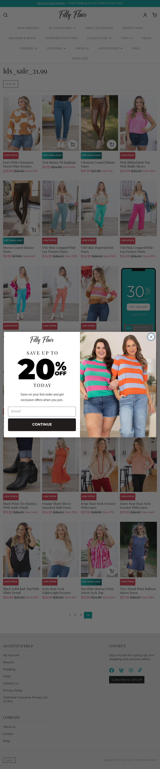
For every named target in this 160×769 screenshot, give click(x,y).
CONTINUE (42, 425)
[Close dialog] (151, 336)
